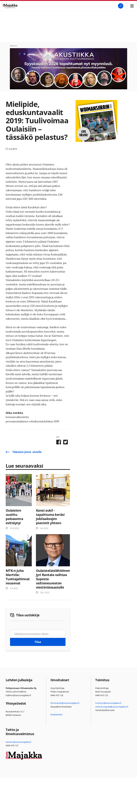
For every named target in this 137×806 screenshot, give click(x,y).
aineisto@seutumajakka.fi (18, 741)
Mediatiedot (56, 714)
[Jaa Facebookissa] (58, 443)
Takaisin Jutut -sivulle (26, 452)
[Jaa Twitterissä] (65, 443)
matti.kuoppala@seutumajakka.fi (111, 706)
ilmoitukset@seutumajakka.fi (65, 702)
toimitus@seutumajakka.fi (108, 702)
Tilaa (38, 642)
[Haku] (120, 6)
